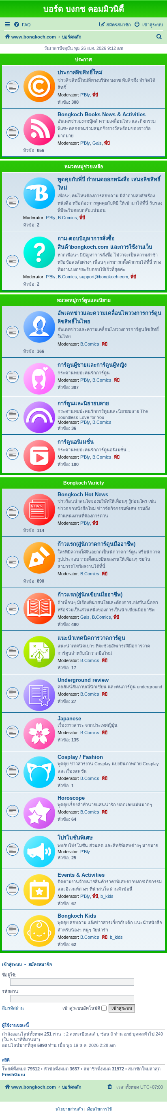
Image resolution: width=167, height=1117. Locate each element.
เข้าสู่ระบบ (12, 964)
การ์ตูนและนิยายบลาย (83, 403)
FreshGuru (13, 1074)
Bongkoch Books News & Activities (102, 114)
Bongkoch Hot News (83, 494)
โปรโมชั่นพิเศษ (75, 838)
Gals (97, 143)
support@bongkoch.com (103, 276)
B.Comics (67, 217)
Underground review (83, 680)
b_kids (107, 896)
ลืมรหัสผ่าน (13, 1008)
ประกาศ (83, 59)
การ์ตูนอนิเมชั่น (76, 442)
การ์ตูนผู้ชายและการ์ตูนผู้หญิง (92, 365)
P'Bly (85, 94)
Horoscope (71, 798)
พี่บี (95, 94)
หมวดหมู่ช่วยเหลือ (83, 166)
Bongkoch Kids (77, 916)
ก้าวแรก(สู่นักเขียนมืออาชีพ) (90, 595)
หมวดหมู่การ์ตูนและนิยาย (84, 300)
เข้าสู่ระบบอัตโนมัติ (81, 1008)
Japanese (69, 718)
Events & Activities (81, 875)
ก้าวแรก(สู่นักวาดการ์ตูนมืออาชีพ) (96, 544)
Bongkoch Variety (83, 483)
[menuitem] (22, 25)
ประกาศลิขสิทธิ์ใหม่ (80, 72)
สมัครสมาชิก (40, 964)
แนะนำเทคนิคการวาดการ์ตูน (91, 638)
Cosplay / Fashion (80, 757)
